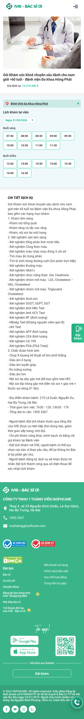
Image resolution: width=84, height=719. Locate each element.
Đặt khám (42, 674)
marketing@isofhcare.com (27, 526)
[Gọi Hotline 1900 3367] (77, 702)
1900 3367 (16, 518)
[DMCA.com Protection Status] (12, 560)
